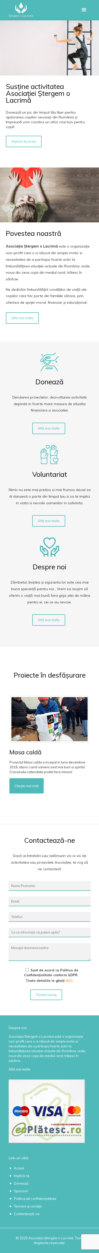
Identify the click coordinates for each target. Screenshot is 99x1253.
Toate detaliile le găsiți (51, 975)
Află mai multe (19, 1069)
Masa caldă (25, 752)
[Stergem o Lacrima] (49, 10)
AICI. (69, 981)
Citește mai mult (26, 786)
